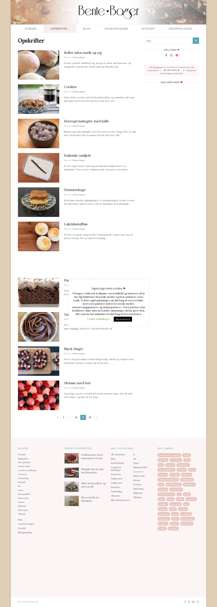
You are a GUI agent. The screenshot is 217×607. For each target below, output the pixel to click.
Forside (31, 28)
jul (179, 494)
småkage (186, 514)
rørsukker (164, 514)
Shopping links (180, 28)
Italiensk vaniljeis (77, 155)
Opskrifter (58, 28)
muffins (162, 509)
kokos (180, 499)
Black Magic (73, 349)
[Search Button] (196, 41)
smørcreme (187, 519)
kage (161, 499)
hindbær (163, 489)
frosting (174, 475)
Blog (86, 28)
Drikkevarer (117, 478)
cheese (170, 465)
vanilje (162, 528)
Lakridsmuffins (76, 224)
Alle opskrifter (24, 462)
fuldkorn (187, 475)
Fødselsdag (23, 478)
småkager (164, 519)
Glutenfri (22, 482)
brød (187, 460)
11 (76, 417)
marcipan (175, 504)
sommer (163, 523)
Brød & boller (24, 466)
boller (186, 455)
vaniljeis (173, 528)
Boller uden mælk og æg (83, 52)
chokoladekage (166, 470)
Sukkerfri (22, 506)
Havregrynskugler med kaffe (86, 121)
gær (161, 484)
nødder (183, 509)
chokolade (183, 465)
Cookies (70, 87)
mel (186, 504)
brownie (163, 460)
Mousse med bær (77, 383)
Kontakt (148, 28)
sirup (175, 514)
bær (161, 465)
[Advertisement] (77, 263)
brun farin (176, 460)
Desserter (22, 474)
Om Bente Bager (116, 28)
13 (90, 417)
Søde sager (23, 510)
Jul (19, 486)
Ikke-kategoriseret (120, 500)
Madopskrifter (24, 494)
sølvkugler (187, 523)
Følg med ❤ (173, 70)
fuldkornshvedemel (168, 479)
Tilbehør (22, 514)
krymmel (191, 499)
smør (175, 519)
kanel (170, 499)
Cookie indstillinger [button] (98, 319)
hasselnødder (173, 484)
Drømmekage (75, 190)
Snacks (21, 502)
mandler (163, 504)
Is (134, 454)
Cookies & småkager (27, 470)
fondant (163, 475)
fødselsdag (187, 479)
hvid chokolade (166, 494)
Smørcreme (23, 498)
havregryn (189, 484)
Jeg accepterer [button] (123, 319)
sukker (174, 523)
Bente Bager (79, 57)
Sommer (137, 484)
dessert (181, 470)
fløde (192, 470)
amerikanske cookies (169, 455)
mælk (172, 509)
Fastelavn (115, 487)
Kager (21, 490)
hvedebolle (176, 489)
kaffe (186, 494)
